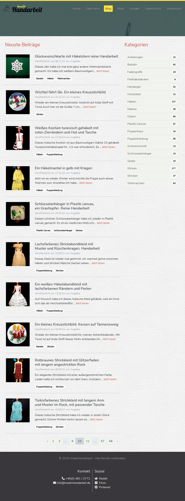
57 (102, 441)
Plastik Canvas (43, 230)
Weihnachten (63, 78)
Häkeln (50, 78)
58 (111, 441)
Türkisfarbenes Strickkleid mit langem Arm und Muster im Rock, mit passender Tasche (70, 402)
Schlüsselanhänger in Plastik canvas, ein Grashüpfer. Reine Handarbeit (64, 206)
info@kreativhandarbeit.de (73, 483)
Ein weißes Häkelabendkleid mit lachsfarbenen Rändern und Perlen (63, 286)
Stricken (60, 270)
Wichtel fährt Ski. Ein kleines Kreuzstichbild (70, 92)
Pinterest (104, 487)
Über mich (93, 9)
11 (88, 441)
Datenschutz (153, 9)
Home (76, 9)
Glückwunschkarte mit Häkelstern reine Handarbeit (76, 56)
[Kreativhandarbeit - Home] (22, 8)
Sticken (39, 114)
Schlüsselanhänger (63, 230)
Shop (120, 9)
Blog (108, 9)
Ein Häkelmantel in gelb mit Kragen (63, 168)
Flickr (102, 483)
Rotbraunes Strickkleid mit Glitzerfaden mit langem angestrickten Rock (67, 362)
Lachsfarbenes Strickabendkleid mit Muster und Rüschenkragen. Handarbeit (67, 246)
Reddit (103, 479)
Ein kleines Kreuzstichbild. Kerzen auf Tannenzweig (76, 324)
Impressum (174, 9)
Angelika (75, 61)
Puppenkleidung (55, 154)
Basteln (40, 78)
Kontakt (134, 9)
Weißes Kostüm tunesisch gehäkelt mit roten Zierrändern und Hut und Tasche (66, 130)
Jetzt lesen (102, 71)
